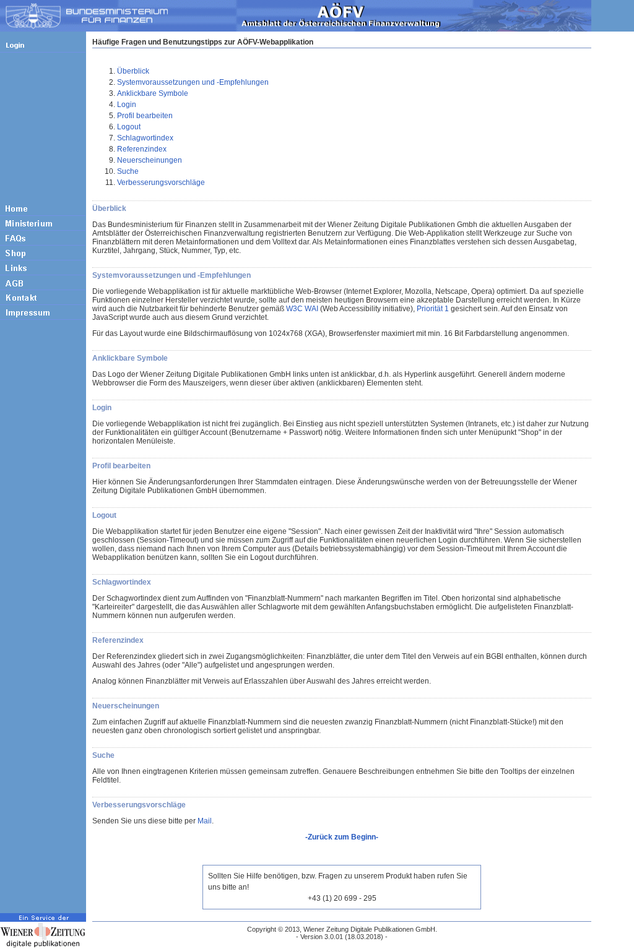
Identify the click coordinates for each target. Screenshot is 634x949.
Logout (129, 126)
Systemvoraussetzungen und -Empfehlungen (193, 82)
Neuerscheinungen (149, 160)
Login (126, 104)
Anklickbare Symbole (152, 93)
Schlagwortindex (145, 138)
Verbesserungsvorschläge (161, 182)
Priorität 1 (433, 308)
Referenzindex (142, 149)
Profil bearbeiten (145, 115)
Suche (128, 171)
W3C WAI (302, 308)
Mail (205, 821)
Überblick (133, 71)
